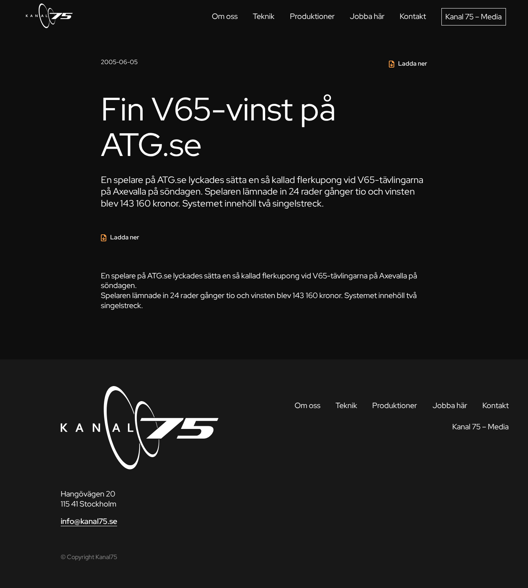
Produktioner (312, 16)
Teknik (263, 16)
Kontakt (413, 16)
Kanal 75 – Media (473, 17)
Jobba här (367, 16)
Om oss (225, 16)
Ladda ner (412, 63)
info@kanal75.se (89, 521)
